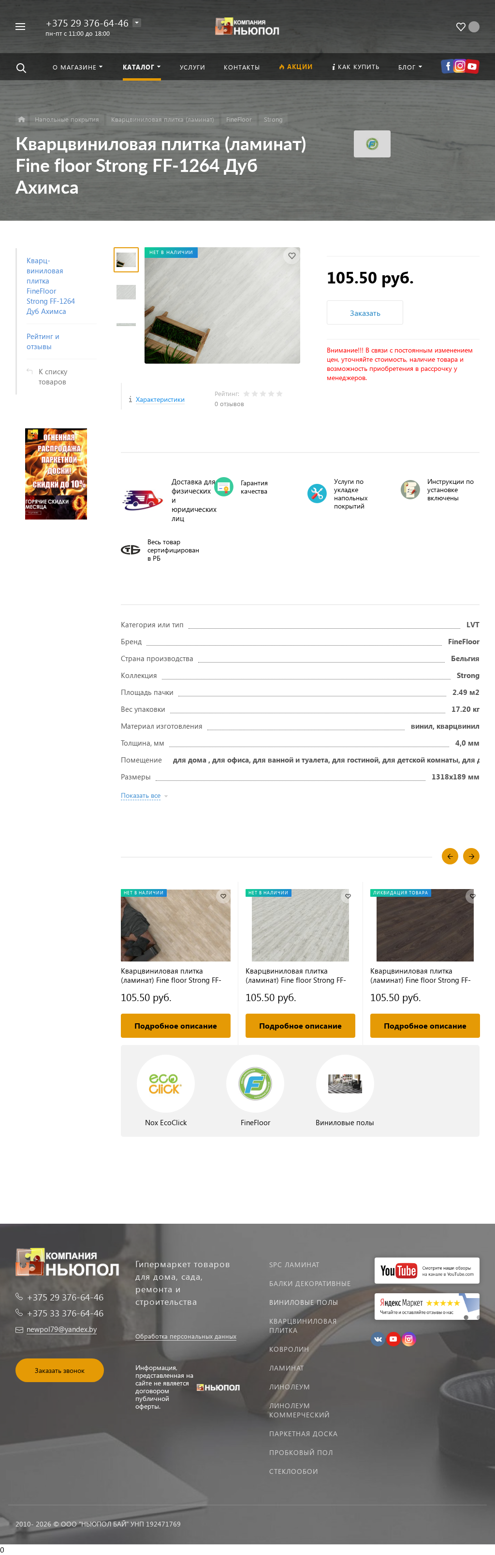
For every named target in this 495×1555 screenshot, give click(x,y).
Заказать (365, 313)
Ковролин (289, 1349)
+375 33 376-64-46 (65, 1313)
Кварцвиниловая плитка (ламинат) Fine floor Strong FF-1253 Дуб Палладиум (296, 975)
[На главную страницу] (247, 25)
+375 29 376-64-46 (87, 22)
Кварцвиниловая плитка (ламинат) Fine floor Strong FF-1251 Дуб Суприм (420, 975)
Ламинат (286, 1367)
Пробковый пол (301, 1452)
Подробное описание (175, 1025)
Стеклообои (293, 1471)
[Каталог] (21, 119)
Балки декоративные (310, 1283)
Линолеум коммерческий (299, 1410)
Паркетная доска (303, 1433)
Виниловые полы (303, 1302)
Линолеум (289, 1386)
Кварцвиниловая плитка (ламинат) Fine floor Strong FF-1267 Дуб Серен (171, 975)
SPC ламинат (294, 1264)
